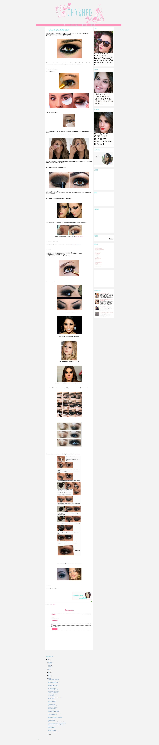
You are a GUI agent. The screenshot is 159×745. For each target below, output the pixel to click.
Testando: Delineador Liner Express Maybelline (56, 724)
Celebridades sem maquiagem (53, 679)
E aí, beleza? (97, 254)
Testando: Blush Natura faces (53, 692)
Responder (54, 620)
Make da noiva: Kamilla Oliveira (53, 711)
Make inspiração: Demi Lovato (53, 682)
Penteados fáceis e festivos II (53, 686)
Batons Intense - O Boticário (53, 705)
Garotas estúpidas (98, 258)
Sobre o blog (74, 25)
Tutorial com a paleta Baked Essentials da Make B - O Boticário (106, 313)
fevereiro (49, 676)
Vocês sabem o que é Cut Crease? (54, 710)
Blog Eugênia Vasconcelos (99, 249)
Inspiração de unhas (51, 704)
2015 (48, 659)
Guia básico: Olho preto (52, 729)
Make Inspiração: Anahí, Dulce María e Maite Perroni (57, 723)
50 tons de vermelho (51, 702)
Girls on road (97, 259)
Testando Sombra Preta (76, 244)
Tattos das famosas (51, 720)
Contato (93, 25)
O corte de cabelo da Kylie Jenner (105, 306)
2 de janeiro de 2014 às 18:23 (86, 623)
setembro (50, 666)
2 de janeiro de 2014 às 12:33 (86, 614)
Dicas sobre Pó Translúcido (52, 707)
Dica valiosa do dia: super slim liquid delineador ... (56, 721)
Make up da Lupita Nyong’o (52, 685)
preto (54, 604)
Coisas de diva (97, 250)
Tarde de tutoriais (51, 718)
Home (65, 25)
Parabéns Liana (51, 698)
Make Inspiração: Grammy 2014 (53, 689)
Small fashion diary (98, 266)
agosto (49, 668)
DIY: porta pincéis (51, 695)
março (49, 675)
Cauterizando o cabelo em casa (53, 691)
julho (49, 669)
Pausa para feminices (79, 236)
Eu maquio (97, 257)
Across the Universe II (51, 701)
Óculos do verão (51, 726)
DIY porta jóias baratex (52, 688)
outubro (49, 665)
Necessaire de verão (51, 727)
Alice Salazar (75, 135)
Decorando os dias (98, 252)
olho (51, 604)
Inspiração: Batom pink (52, 708)
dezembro (50, 662)
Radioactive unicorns (98, 264)
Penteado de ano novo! (52, 730)
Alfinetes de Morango (98, 248)
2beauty (78, 454)
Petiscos (96, 263)
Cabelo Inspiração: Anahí (104, 293)
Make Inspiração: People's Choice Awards (55, 717)
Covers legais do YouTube (52, 714)
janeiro (49, 678)
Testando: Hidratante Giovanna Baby (54, 713)
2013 (48, 734)
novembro (50, 663)
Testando (84, 25)
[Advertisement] (103, 278)
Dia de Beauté (97, 253)
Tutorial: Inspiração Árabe (52, 694)
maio (49, 672)
